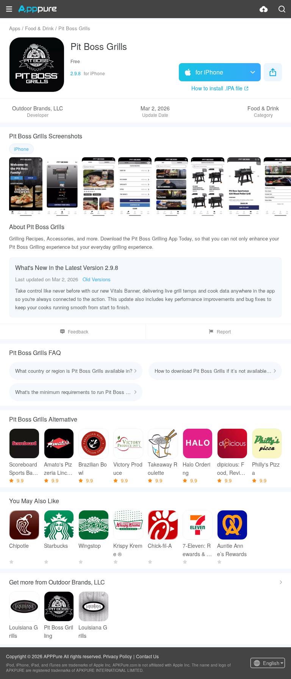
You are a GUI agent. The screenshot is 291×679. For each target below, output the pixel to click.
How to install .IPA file (216, 88)
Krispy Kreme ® (127, 550)
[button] (9, 9)
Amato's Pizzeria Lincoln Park (58, 468)
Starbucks (56, 545)
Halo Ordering (196, 468)
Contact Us (147, 656)
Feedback (78, 331)
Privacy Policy (117, 656)
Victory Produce (127, 468)
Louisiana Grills (23, 631)
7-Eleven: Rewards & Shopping (197, 550)
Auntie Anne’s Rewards (232, 550)
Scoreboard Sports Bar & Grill (23, 468)
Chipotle (19, 545)
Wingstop (89, 545)
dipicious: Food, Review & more (232, 468)
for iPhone (209, 72)
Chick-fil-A (160, 545)
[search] (282, 9)
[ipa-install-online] (264, 9)
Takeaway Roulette (162, 468)
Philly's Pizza (266, 468)
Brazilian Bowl (92, 468)
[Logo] (37, 9)
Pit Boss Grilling (58, 631)
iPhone (21, 149)
